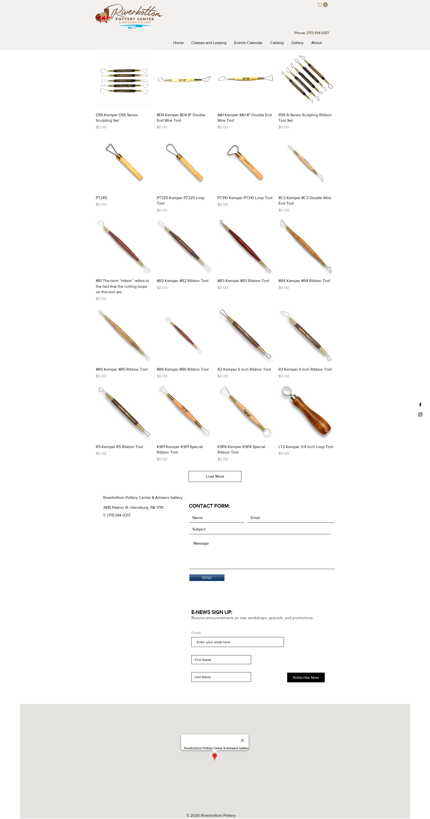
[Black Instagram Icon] (420, 414)
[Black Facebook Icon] (420, 405)
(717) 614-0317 (318, 33)
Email (196, 633)
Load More (215, 476)
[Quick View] (124, 80)
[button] (323, 4)
